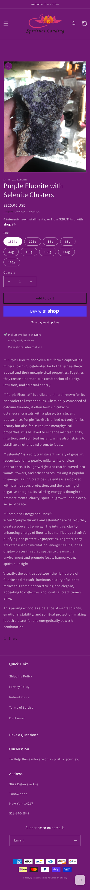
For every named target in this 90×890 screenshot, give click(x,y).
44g (11, 252)
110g (29, 252)
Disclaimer (17, 718)
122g (32, 241)
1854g (12, 241)
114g (66, 252)
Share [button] (13, 638)
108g (47, 252)
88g (68, 241)
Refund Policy (19, 697)
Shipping (8, 211)
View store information (25, 347)
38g (50, 241)
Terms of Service (21, 707)
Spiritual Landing (39, 877)
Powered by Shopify (57, 877)
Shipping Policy (20, 676)
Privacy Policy (19, 687)
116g (11, 262)
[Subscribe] (75, 840)
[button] (6, 23)
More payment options (45, 322)
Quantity (9, 272)
